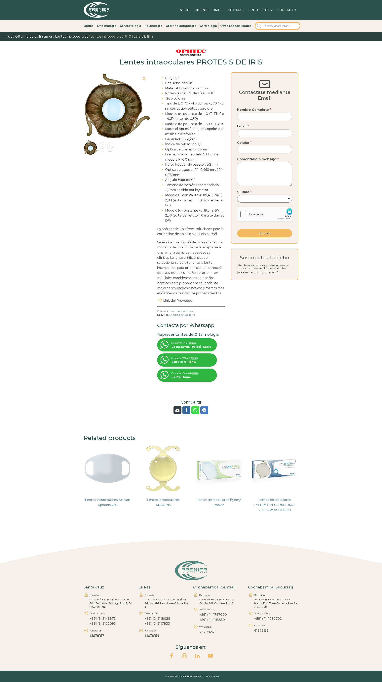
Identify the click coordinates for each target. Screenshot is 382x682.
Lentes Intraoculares (71, 36)
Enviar (264, 233)
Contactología (130, 26)
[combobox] (264, 199)
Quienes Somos (208, 10)
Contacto (286, 10)
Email (243, 126)
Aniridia (173, 314)
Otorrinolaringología (181, 26)
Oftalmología (106, 26)
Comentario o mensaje (258, 159)
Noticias (235, 10)
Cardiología (208, 26)
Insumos (46, 36)
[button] (144, 79)
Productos (259, 10)
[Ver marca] (191, 55)
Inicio (184, 10)
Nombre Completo (254, 110)
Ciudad (244, 192)
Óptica (89, 26)
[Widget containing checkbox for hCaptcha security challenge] (264, 214)
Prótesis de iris (187, 314)
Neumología (153, 26)
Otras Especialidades (235, 26)
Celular (244, 143)
